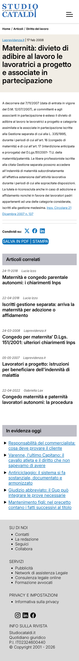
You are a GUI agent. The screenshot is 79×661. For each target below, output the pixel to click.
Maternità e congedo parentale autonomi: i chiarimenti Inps (35, 280)
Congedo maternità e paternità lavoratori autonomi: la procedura (37, 399)
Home (6, 28)
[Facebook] (34, 231)
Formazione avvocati (34, 582)
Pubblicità (24, 568)
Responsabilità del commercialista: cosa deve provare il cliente (41, 445)
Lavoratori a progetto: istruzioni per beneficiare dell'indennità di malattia (36, 369)
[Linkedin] (42, 231)
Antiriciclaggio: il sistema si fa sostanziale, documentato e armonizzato (36, 477)
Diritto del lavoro (37, 28)
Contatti (22, 534)
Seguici (22, 544)
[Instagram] (18, 615)
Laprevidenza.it (13, 40)
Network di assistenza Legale (41, 572)
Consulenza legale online (38, 577)
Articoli (18, 28)
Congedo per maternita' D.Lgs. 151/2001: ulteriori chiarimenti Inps (38, 339)
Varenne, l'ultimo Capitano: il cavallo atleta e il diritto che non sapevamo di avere (39, 460)
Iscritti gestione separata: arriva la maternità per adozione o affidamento (38, 310)
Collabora (23, 548)
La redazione (27, 539)
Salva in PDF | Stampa (25, 241)
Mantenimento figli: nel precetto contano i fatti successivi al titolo (40, 504)
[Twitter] (27, 231)
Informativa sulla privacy (37, 601)
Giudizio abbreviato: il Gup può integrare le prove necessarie (38, 492)
